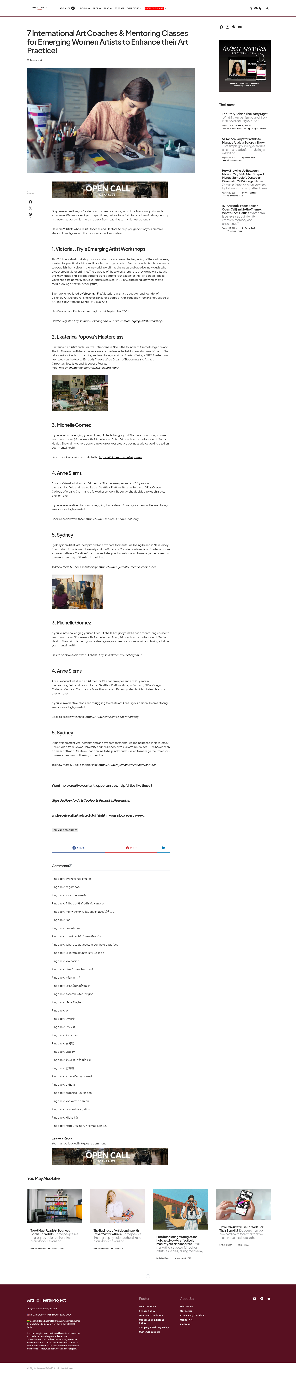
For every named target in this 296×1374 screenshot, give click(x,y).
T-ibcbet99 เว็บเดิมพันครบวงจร (85, 903)
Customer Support (149, 1332)
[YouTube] (254, 1298)
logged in (74, 1143)
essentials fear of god (80, 994)
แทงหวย (71, 1027)
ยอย (68, 920)
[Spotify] (261, 1298)
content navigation (78, 1109)
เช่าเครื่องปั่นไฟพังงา (78, 985)
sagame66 (73, 887)
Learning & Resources (65, 830)
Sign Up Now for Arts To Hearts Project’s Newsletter (91, 800)
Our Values (186, 1311)
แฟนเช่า (70, 1018)
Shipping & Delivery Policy (154, 1327)
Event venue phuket (78, 878)
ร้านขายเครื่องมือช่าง (78, 1060)
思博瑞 (70, 1043)
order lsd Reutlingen (79, 1093)
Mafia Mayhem (75, 1002)
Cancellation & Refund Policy (151, 1321)
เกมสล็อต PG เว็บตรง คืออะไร (83, 936)
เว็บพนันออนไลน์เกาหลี (79, 969)
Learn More (73, 928)
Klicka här (72, 1117)
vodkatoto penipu (77, 1101)
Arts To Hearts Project (46, 1299)
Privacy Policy (147, 1311)
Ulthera (70, 1084)
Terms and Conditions (151, 1315)
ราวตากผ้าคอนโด (76, 895)
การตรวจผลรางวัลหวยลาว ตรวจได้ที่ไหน (90, 911)
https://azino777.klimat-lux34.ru (86, 1125)
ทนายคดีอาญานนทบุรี (79, 1076)
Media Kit (185, 1324)
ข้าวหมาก (72, 1035)
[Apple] (269, 1298)
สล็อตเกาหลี (73, 977)
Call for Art (186, 1320)
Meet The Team (147, 1306)
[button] (256, 8)
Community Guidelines (193, 1315)
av (67, 1010)
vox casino (72, 961)
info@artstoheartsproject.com (42, 1308)
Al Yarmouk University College (85, 953)
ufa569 (70, 1051)
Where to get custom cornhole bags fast (92, 944)
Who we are (186, 1306)
